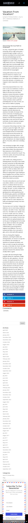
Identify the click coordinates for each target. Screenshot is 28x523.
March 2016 (6, 462)
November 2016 (7, 450)
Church (4, 480)
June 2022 (5, 406)
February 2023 (6, 387)
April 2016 (5, 459)
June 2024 (5, 349)
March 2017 (6, 447)
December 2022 (7, 392)
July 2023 (5, 375)
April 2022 (5, 411)
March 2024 (6, 356)
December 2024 (7, 337)
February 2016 (6, 464)
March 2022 (6, 414)
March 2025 (6, 332)
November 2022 (7, 394)
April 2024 (5, 354)
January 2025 (6, 335)
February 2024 (6, 359)
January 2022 (6, 418)
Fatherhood (9, 19)
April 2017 (5, 445)
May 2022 (5, 409)
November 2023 (7, 366)
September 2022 (7, 399)
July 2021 (5, 433)
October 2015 (6, 466)
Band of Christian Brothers (11, 17)
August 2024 (6, 344)
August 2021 (6, 430)
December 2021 (7, 421)
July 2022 (5, 404)
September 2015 (7, 469)
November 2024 (7, 339)
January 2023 (6, 390)
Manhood (15, 19)
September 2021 (7, 428)
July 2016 (5, 454)
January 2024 (6, 361)
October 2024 (6, 342)
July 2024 (5, 347)
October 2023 (6, 368)
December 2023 (7, 363)
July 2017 (5, 438)
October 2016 (6, 452)
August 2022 (6, 402)
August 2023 (6, 373)
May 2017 (5, 442)
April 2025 (5, 330)
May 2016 (5, 457)
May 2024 (5, 351)
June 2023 (5, 378)
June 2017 (5, 440)
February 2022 (6, 416)
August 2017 (6, 435)
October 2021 (6, 426)
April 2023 (5, 383)
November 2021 (7, 423)
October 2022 (6, 397)
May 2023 (5, 380)
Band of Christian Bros (8, 475)
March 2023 (6, 385)
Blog (4, 477)
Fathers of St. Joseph (12, 40)
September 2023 (7, 371)
